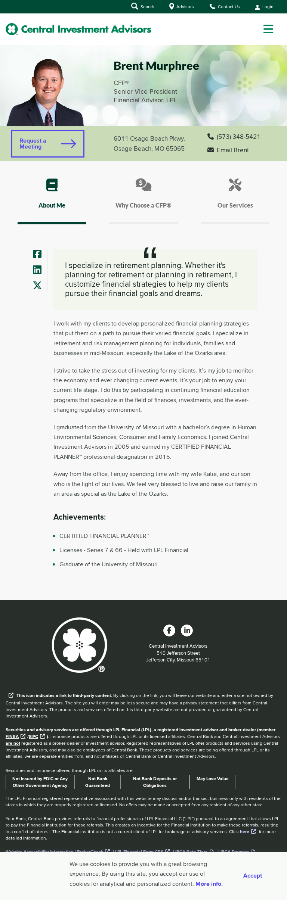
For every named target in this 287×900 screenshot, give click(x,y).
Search (146, 6)
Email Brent (233, 150)
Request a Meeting (32, 143)
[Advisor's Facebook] (40, 254)
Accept (252, 875)
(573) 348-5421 (238, 136)
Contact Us (228, 6)
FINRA (12, 736)
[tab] (52, 200)
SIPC (33, 736)
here (244, 831)
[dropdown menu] (268, 29)
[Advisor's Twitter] (40, 286)
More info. (209, 883)
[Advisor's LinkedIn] (40, 270)
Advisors (184, 6)
